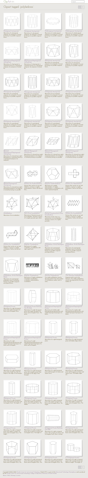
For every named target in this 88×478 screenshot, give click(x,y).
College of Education (36, 473)
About (4, 475)
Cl (9, 1)
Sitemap (13, 475)
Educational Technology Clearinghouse (66, 472)
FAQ (8, 475)
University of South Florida (49, 473)
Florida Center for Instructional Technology (28, 472)
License (18, 475)
